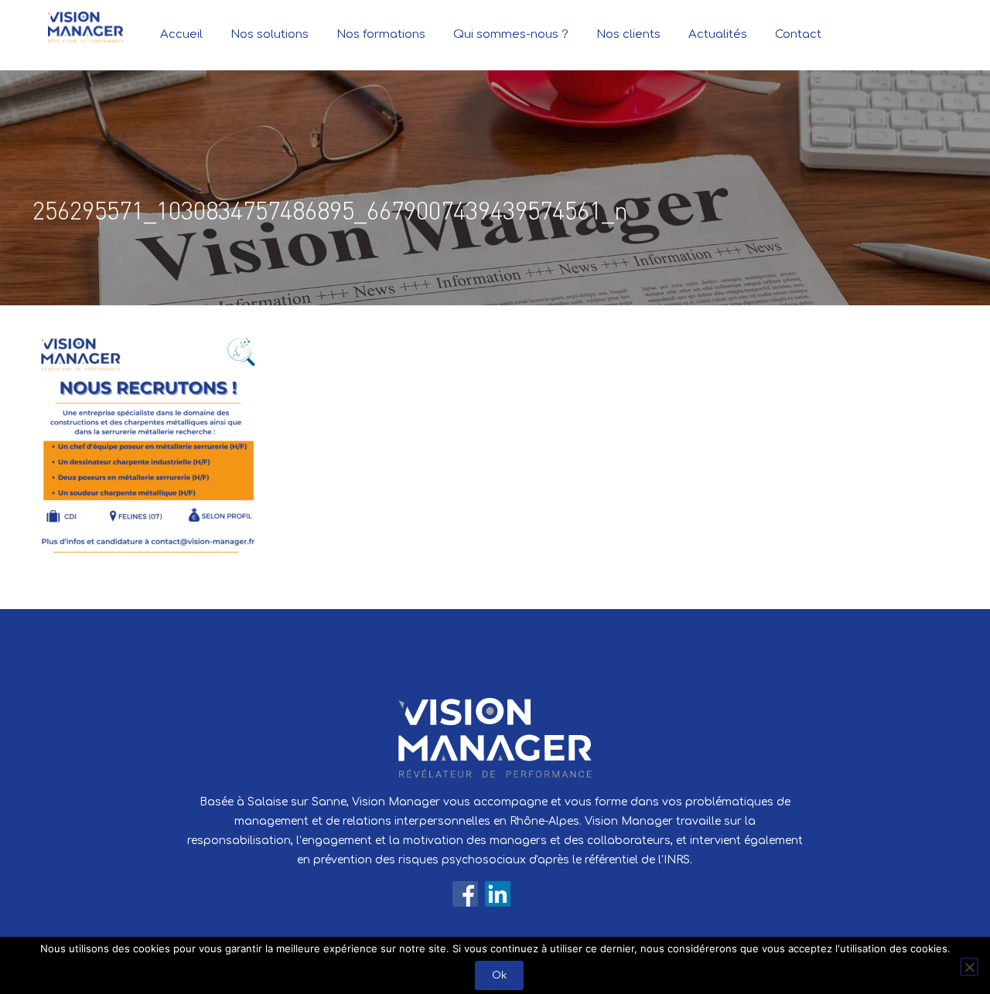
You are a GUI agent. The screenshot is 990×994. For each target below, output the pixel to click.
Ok (499, 975)
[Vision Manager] (85, 27)
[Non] (969, 967)
